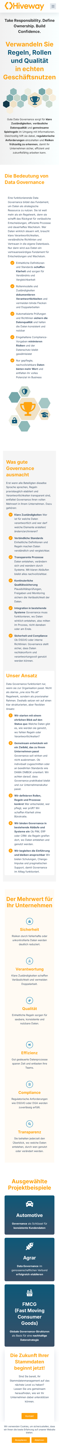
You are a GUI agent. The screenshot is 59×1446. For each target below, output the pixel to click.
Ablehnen (39, 1440)
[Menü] (53, 6)
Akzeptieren (21, 1440)
